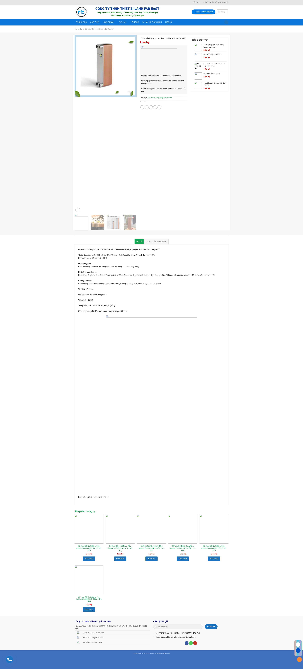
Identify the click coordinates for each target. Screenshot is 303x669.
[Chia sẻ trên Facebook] (142, 107)
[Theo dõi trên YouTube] (195, 643)
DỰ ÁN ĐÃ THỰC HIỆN (152, 22)
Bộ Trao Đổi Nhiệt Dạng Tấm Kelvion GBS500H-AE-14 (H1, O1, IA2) (151, 548)
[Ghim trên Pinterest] (155, 107)
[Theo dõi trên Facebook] (187, 643)
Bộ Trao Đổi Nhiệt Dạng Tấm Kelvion (99, 29)
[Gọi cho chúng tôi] (191, 643)
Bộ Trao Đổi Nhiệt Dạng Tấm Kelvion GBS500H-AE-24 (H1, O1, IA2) (89, 548)
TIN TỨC (135, 22)
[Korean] (82, 2)
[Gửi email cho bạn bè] (151, 107)
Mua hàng (89, 558)
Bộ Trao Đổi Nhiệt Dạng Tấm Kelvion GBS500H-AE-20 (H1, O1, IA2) (120, 548)
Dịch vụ (122, 22)
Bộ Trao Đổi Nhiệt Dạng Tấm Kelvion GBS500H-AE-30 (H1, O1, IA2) (214, 548)
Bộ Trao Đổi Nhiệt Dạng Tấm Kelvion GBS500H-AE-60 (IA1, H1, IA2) (183, 548)
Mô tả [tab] (139, 242)
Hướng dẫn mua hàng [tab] (156, 242)
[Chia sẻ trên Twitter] (147, 107)
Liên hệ (168, 22)
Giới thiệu (95, 22)
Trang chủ (81, 22)
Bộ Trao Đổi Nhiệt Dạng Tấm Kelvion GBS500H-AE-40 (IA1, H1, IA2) (89, 599)
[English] (79, 2)
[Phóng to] (77, 210)
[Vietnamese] (76, 2)
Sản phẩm (109, 22)
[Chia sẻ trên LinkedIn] (159, 107)
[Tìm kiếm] (226, 22)
